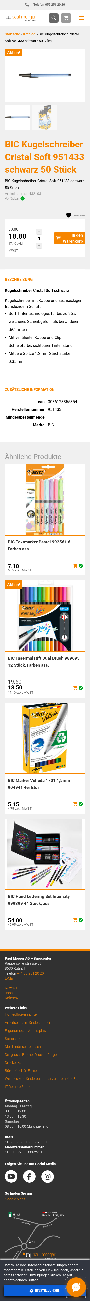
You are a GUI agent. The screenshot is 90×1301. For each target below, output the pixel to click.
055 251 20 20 (49, 4)
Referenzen (13, 998)
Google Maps (15, 1199)
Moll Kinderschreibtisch (23, 1047)
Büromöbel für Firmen (22, 1071)
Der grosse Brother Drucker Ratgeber (33, 1055)
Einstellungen (47, 1290)
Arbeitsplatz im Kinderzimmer (27, 1022)
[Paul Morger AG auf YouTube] (13, 1181)
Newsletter (13, 988)
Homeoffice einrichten (22, 1014)
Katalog (29, 34)
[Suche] (55, 18)
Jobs (9, 993)
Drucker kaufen (16, 1063)
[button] (39, 232)
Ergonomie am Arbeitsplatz (26, 1031)
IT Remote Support (19, 1087)
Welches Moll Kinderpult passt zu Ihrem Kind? (40, 1079)
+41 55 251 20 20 (30, 973)
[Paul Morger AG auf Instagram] (50, 1181)
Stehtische (13, 1039)
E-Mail (9, 978)
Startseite (12, 34)
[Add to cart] (75, 566)
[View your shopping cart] (66, 18)
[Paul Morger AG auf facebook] (32, 1181)
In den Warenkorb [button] (73, 238)
